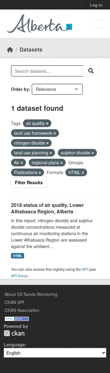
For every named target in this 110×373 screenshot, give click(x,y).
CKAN (14, 333)
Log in (96, 5)
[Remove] (47, 123)
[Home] (10, 49)
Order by (20, 89)
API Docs (18, 275)
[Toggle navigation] (96, 23)
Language (14, 344)
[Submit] (91, 70)
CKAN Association (22, 310)
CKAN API (14, 302)
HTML (17, 255)
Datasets (31, 49)
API (85, 269)
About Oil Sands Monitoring (31, 294)
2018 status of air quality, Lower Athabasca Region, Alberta (47, 208)
